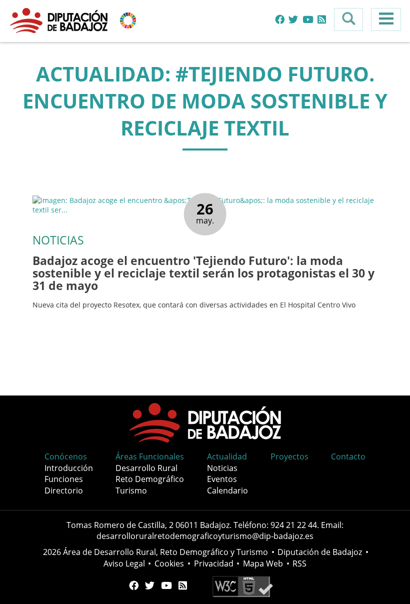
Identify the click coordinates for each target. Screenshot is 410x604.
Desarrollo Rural (147, 468)
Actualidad (227, 456)
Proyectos (289, 456)
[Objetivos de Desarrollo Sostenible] (128, 19)
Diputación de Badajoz (320, 552)
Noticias (222, 468)
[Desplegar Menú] (386, 19)
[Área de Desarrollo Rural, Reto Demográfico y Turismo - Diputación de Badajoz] (60, 19)
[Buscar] (348, 19)
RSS (299, 563)
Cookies (169, 563)
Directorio (63, 490)
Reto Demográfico (150, 479)
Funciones (63, 479)
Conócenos (65, 456)
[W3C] (243, 585)
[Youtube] (308, 19)
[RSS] (322, 19)
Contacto (348, 456)
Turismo (131, 490)
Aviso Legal (124, 563)
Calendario (227, 490)
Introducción (68, 468)
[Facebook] (279, 19)
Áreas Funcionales (150, 456)
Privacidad (214, 563)
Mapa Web (263, 563)
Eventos (222, 479)
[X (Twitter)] (293, 19)
